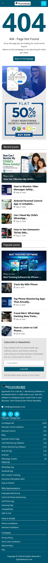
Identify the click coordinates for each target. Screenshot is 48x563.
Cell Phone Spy (8, 501)
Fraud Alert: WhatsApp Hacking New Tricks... (27, 315)
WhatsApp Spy (8, 467)
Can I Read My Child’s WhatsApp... (26, 217)
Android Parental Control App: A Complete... (28, 202)
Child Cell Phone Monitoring (14, 497)
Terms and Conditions (11, 541)
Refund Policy (7, 545)
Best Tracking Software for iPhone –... (22, 277)
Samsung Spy (7, 505)
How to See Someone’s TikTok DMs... (27, 231)
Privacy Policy (7, 537)
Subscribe (24, 369)
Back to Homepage (24, 58)
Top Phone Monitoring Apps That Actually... (29, 300)
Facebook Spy (7, 471)
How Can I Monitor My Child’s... (19, 179)
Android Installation (10, 527)
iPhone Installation (10, 523)
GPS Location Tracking (11, 475)
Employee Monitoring (11, 493)
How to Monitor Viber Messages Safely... (26, 188)
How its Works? (8, 483)
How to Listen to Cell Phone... (25, 329)
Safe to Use (6, 513)
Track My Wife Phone (26, 284)
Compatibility (7, 509)
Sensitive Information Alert (13, 479)
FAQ (3, 549)
